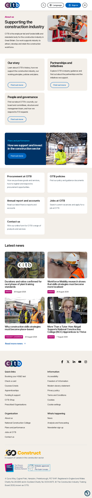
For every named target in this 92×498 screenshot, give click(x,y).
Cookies (51, 400)
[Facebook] (62, 361)
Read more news (15, 343)
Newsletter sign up (55, 427)
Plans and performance (15, 427)
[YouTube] (79, 361)
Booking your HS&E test (15, 376)
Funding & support (12, 395)
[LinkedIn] (73, 361)
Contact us (9, 437)
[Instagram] (85, 361)
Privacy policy (53, 390)
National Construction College (18, 423)
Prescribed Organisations (15, 404)
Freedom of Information (57, 381)
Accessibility (52, 376)
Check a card (10, 381)
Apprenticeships (12, 390)
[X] (68, 361)
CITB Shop (9, 400)
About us (9, 418)
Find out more (18, 85)
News (49, 418)
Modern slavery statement (58, 386)
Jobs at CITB (10, 432)
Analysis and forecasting (58, 423)
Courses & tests (11, 386)
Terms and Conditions (56, 395)
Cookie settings (54, 404)
